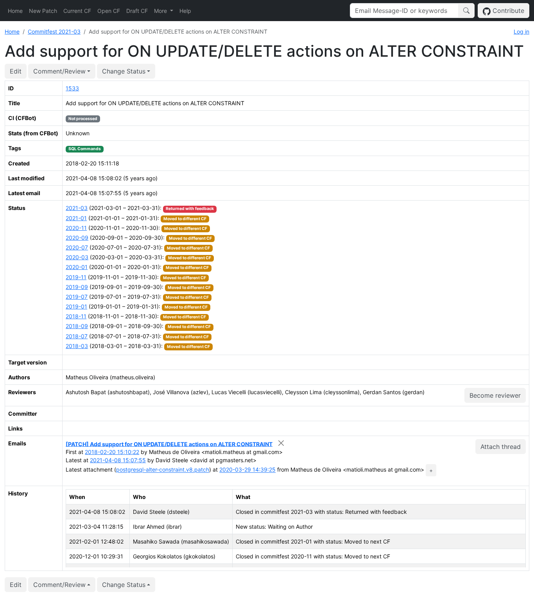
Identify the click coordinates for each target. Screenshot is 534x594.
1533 (72, 88)
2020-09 (77, 237)
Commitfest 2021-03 (54, 31)
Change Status (123, 71)
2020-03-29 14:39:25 (247, 470)
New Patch (43, 10)
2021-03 (77, 208)
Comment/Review (59, 71)
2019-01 (76, 306)
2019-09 (77, 287)
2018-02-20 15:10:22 (112, 452)
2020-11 (76, 227)
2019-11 (76, 277)
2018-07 (77, 336)
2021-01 (76, 218)
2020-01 (77, 267)
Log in (521, 31)
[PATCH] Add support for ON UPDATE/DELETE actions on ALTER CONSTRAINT (169, 443)
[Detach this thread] (281, 443)
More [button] (161, 10)
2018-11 (76, 316)
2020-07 (77, 247)
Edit (16, 71)
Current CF (77, 10)
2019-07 (77, 296)
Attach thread (500, 446)
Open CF (108, 10)
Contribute (507, 10)
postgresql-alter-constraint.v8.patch (162, 470)
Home (15, 10)
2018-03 (77, 346)
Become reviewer (495, 395)
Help (185, 10)
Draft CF (137, 10)
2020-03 (77, 257)
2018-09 (77, 326)
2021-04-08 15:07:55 (118, 460)
